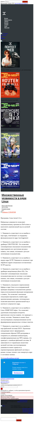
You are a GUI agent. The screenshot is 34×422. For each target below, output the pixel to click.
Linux (5, 358)
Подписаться (18, 373)
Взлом (9, 358)
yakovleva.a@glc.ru (22, 401)
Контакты (30, 413)
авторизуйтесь (5, 381)
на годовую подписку (21, 3)
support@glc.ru (23, 400)
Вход (32, 2)
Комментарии (6, 209)
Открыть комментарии (7, 378)
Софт (17, 358)
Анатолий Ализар (7, 206)
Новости (13, 358)
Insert (19, 420)
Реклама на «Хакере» (28, 411)
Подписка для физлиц (27, 408)
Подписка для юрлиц (28, 410)
